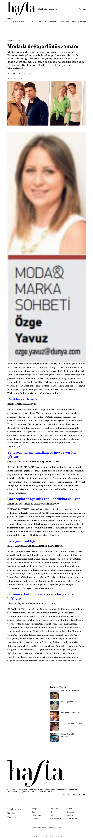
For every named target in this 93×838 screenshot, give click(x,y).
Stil (44, 21)
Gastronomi (64, 21)
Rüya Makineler (55, 818)
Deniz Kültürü (72, 818)
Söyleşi (83, 21)
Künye (11, 813)
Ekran (30, 21)
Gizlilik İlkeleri (35, 837)
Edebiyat (52, 21)
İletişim (12, 817)
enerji (26, 417)
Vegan (74, 21)
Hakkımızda (14, 809)
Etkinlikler (20, 21)
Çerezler (45, 837)
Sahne (38, 21)
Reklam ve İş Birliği (56, 837)
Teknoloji (35, 818)
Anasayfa (10, 40)
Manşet (9, 21)
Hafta (9, 78)
